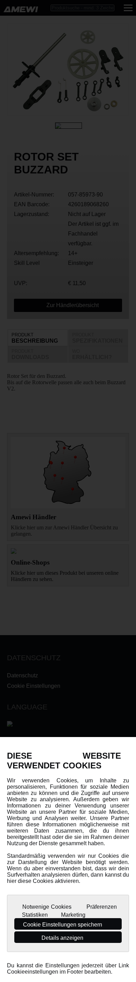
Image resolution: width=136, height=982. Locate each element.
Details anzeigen (63, 938)
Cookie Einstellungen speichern (63, 925)
